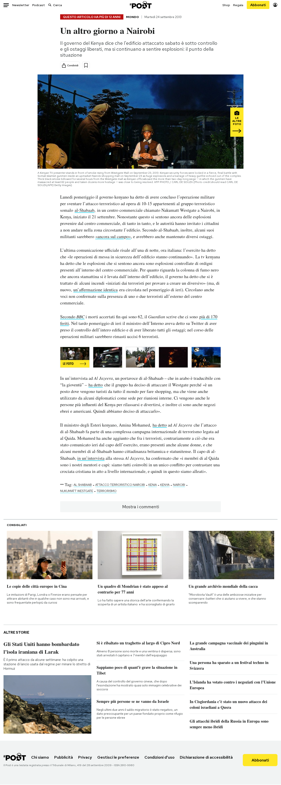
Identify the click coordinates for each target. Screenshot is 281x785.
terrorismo (107, 491)
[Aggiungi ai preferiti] (86, 65)
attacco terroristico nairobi (120, 485)
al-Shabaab (84, 210)
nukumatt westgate (76, 491)
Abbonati (258, 5)
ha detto (95, 385)
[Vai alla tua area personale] (275, 5)
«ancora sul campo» (113, 236)
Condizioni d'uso (159, 757)
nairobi (179, 485)
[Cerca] (49, 5)
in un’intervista (90, 458)
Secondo (72, 317)
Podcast (38, 5)
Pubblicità (63, 757)
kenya (164, 485)
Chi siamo (40, 757)
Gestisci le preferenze (118, 757)
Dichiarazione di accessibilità (206, 757)
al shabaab (83, 485)
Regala (238, 5)
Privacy (85, 757)
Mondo (132, 17)
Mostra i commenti (140, 507)
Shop (226, 5)
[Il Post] (140, 5)
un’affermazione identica (95, 290)
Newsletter (20, 5)
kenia (152, 485)
